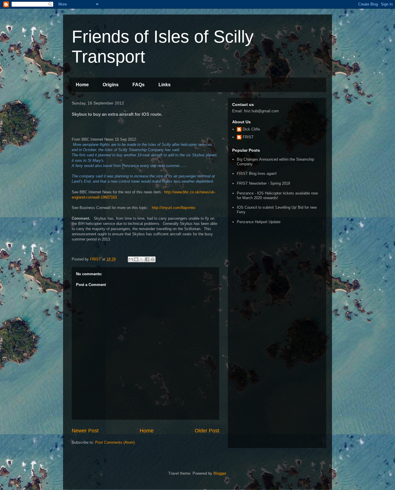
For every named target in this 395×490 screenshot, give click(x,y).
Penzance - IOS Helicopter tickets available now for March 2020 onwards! (277, 195)
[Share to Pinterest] (153, 259)
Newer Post (85, 431)
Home (82, 84)
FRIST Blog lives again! (257, 173)
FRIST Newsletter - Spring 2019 (263, 183)
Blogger (219, 473)
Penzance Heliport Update (258, 222)
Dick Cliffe (251, 129)
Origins (111, 84)
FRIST (248, 137)
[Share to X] (142, 259)
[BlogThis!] (136, 259)
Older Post (207, 431)
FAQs (138, 84)
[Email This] (131, 259)
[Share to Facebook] (147, 259)
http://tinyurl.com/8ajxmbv (173, 207)
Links (164, 84)
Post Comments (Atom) (115, 442)
